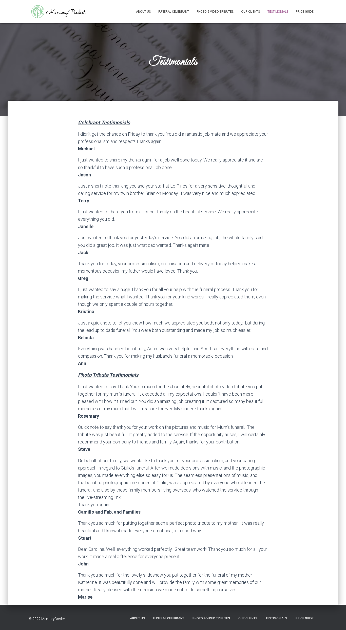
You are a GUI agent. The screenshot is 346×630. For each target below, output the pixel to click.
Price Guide (305, 11)
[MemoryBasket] (58, 12)
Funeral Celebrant (173, 11)
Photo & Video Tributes (215, 11)
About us (143, 11)
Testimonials (277, 11)
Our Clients (250, 11)
